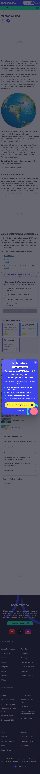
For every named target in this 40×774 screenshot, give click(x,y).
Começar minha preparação (18, 405)
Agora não (20, 410)
